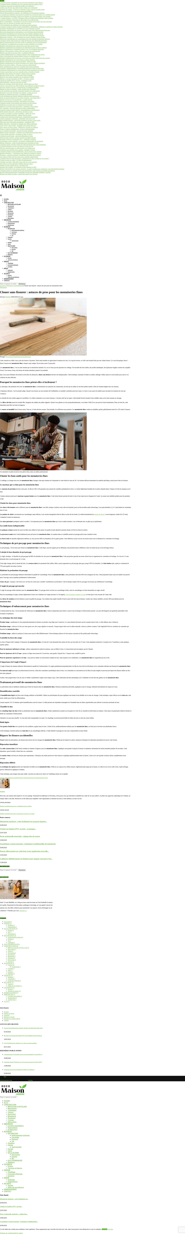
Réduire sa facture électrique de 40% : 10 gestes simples (17, 79)
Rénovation (11, 218)
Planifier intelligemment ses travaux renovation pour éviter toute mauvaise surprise (25, 58)
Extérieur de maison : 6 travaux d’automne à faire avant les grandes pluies (22, 9)
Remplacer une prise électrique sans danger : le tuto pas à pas (18, 92)
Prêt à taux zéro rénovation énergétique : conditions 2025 (17, 122)
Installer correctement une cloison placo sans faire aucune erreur (19, 46)
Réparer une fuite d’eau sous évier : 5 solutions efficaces (17, 53)
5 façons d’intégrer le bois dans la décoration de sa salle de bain (19, 20)
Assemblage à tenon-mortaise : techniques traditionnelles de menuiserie (21, 141)
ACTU (5, 201)
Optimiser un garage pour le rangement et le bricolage (16, 105)
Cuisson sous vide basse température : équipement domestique (19, 117)
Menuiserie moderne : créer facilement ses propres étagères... (23, 821)
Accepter (104, 1229)
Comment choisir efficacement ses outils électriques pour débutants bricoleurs (23, 40)
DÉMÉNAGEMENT (9, 278)
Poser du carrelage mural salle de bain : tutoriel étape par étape (19, 84)
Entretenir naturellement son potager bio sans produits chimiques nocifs (21, 34)
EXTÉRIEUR (7, 256)
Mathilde (8, 297)
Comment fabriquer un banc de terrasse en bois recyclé (16, 146)
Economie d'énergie (14, 980)
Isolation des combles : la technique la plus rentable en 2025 (18, 167)
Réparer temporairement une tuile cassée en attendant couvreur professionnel (23, 42)
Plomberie (10, 214)
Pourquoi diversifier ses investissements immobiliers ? (16, 11)
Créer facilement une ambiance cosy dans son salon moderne (18, 25)
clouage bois (33, 778)
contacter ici (22, 910)
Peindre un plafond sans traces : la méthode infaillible (16, 94)
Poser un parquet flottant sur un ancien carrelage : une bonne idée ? (20, 98)
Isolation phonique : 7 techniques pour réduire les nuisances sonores (20, 153)
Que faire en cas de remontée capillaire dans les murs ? (16, 164)
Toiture (10, 209)
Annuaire (7, 1015)
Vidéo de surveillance (13, 277)
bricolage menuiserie (23, 778)
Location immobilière (13, 221)
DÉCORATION (11, 228)
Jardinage (10, 270)
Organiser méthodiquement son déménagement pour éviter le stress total (22, 68)
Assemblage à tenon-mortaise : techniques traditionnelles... (19, 1221)
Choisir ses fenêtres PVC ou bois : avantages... (18, 829)
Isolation (10, 266)
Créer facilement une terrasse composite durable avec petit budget (20, 91)
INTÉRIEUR (7, 227)
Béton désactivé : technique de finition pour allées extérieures (18, 124)
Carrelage (14, 232)
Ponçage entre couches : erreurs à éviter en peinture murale (18, 138)
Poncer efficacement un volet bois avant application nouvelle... (24, 851)
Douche (14, 249)
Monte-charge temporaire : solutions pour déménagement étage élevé (21, 132)
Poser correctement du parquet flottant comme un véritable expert (20, 56)
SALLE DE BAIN (11, 246)
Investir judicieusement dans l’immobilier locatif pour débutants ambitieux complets (25, 172)
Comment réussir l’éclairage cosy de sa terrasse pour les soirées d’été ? (21, 4)
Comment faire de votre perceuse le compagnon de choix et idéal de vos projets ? (24, 158)
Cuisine (10, 239)
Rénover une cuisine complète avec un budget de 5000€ (17, 77)
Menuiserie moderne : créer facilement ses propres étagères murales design (22, 37)
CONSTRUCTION (9, 202)
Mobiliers (10, 254)
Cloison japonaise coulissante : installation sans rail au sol (17, 118)
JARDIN (6, 268)
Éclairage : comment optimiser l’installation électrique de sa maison (20, 155)
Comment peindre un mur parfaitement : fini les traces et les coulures (21, 151)
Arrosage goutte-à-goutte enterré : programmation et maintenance (20, 110)
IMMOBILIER (7, 220)
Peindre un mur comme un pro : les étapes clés (14, 165)
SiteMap (30, 1080)
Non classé (8, 922)
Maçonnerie (11, 206)
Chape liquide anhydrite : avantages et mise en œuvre (16, 134)
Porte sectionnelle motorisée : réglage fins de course (15, 115)
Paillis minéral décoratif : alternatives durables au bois (16, 112)
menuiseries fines (42, 778)
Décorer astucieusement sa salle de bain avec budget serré (17, 148)
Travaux (10, 216)
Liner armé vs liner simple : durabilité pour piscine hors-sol (18, 125)
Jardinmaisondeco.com (6, 1080)
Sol (12, 235)
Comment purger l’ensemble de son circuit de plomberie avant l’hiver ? (21, 2)
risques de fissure (99, 514)
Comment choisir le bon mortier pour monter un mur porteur (18, 103)
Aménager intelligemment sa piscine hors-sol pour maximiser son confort (22, 70)
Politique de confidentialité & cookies (11, 1233)
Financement (11, 223)
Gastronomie (15, 240)
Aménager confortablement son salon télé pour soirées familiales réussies (22, 35)
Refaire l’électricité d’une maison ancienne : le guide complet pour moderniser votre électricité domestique (32, 169)
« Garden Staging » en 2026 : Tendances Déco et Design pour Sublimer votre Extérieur (26, 18)
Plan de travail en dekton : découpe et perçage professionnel (18, 65)
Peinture (14, 233)
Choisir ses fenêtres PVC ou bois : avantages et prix (15, 80)
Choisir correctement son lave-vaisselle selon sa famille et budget (19, 72)
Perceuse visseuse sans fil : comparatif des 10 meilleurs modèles (19, 87)
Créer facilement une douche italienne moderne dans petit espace (19, 96)
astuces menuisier (5, 778)
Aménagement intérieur (18, 230)
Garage (10, 242)
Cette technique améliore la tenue (76, 594)
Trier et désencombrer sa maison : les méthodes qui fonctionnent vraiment (22, 13)
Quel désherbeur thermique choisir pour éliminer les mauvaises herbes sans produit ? (25, 16)
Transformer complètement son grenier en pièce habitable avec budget (21, 44)
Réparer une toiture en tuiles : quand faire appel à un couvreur (18, 174)
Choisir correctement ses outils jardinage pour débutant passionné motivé (22, 86)
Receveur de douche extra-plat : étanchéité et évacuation (17, 101)
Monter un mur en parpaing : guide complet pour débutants (18, 89)
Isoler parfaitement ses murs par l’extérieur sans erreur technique (19, 66)
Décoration (14, 247)
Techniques (11, 207)
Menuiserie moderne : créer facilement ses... (14, 1199)
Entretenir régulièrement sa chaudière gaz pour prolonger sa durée (20, 28)
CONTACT (7, 280)
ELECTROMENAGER (13, 253)
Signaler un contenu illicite (12, 1018)
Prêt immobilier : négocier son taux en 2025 (13, 82)
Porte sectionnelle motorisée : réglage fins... (14, 1214)
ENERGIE (6, 261)
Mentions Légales (9, 1017)
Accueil (2, 286)
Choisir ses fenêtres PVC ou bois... (11, 1206)
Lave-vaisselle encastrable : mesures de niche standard (16, 131)
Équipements (11, 272)
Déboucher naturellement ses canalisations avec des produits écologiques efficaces (25, 39)
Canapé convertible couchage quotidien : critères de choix (17, 113)
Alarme (10, 275)
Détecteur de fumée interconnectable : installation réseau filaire (19, 106)
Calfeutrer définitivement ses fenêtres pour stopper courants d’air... (26, 859)
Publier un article (9, 1013)
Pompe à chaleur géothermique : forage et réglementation (17, 129)
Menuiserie (11, 213)
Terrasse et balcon (13, 259)
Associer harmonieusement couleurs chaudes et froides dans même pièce (23, 1028)
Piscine (9, 258)
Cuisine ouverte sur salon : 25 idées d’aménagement (16, 160)
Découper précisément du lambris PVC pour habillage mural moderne (23, 1035)
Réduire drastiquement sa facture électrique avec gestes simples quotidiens (22, 63)
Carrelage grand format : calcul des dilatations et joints (16, 136)
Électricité (10, 211)
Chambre (10, 237)
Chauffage (10, 263)
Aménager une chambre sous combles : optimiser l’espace (17, 150)
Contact (6, 1020)
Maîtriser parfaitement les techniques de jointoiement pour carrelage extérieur (23, 47)
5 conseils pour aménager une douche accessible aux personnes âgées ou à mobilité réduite (27, 15)
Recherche (22, 284)
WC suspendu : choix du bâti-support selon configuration (17, 108)
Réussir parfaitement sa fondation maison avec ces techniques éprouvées (22, 49)
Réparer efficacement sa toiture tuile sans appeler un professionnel (20, 51)
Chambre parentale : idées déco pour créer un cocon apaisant (18, 162)
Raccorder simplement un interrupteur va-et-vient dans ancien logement (21, 32)
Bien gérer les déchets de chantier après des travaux (15, 23)
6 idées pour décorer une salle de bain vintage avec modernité (18, 8)
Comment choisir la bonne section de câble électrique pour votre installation (23, 144)
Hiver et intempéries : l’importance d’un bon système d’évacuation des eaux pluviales (26, 21)
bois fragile (14, 778)
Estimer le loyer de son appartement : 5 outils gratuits (16, 99)
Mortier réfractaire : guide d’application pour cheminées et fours (19, 143)
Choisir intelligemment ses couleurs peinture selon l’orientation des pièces (22, 54)
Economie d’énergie (13, 265)
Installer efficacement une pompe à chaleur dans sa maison (17, 73)
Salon (9, 244)
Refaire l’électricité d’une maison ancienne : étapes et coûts (18, 61)
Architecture (11, 225)
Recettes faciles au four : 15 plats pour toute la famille (16, 75)
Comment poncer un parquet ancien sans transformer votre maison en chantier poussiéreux (27, 170)
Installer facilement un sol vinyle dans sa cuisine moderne (17, 60)
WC (12, 251)
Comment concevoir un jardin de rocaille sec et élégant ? (17, 6)
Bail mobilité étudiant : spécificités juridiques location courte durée (20, 120)
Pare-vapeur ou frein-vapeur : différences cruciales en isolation (19, 127)
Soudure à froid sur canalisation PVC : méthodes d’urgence (18, 139)
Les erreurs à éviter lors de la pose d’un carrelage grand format (19, 157)
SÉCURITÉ (7, 273)
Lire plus (110, 1229)
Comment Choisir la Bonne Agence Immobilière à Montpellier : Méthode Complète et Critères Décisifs (31, 27)
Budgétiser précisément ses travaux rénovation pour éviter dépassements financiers (25, 30)
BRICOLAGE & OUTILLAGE (14, 204)
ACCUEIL (6, 199)
